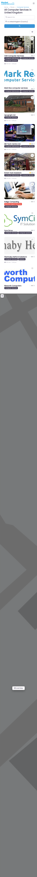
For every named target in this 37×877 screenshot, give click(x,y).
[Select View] (32, 32)
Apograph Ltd (9, 115)
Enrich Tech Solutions (12, 173)
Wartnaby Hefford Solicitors (15, 257)
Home (6, 7)
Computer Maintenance (12, 58)
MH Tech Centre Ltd (12, 144)
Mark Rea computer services (16, 88)
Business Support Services (13, 204)
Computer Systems (11, 60)
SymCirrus (8, 230)
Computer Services (28, 58)
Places (12, 7)
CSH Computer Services (14, 56)
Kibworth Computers (12, 286)
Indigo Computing (11, 202)
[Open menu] (33, 3)
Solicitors (22, 259)
